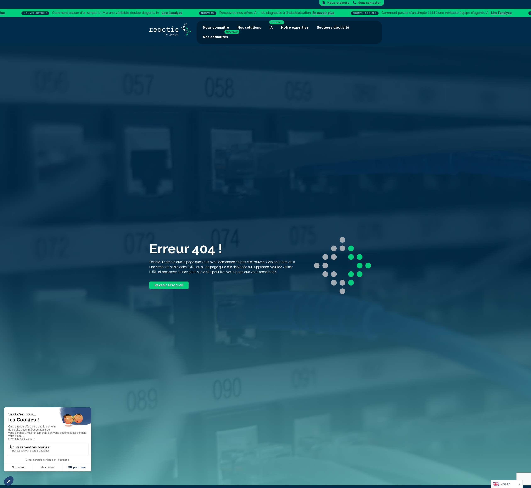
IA (271, 27)
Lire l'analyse (71, 13)
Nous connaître (216, 27)
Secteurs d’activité (333, 27)
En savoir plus (223, 13)
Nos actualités (215, 37)
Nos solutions (249, 27)
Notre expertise (295, 27)
